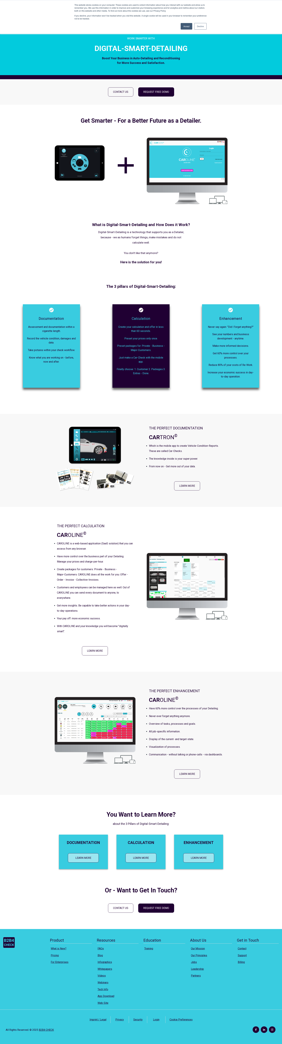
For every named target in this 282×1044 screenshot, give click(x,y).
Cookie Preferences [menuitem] (181, 1019)
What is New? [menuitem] (58, 948)
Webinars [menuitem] (103, 982)
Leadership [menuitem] (197, 969)
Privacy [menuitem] (119, 1019)
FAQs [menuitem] (101, 948)
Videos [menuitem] (102, 975)
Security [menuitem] (138, 1019)
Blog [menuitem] (100, 955)
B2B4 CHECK (46, 1029)
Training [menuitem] (148, 948)
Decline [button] (200, 26)
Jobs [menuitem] (194, 962)
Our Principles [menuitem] (199, 955)
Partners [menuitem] (196, 975)
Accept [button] (186, 26)
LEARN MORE (187, 485)
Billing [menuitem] (241, 962)
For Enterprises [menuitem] (59, 962)
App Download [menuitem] (106, 996)
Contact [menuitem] (242, 948)
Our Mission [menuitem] (198, 948)
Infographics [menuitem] (105, 962)
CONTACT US (120, 91)
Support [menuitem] (242, 955)
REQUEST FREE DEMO (156, 91)
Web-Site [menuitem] (103, 1002)
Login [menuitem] (156, 1019)
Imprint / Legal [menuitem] (98, 1019)
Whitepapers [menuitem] (105, 969)
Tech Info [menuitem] (103, 989)
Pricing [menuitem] (55, 955)
